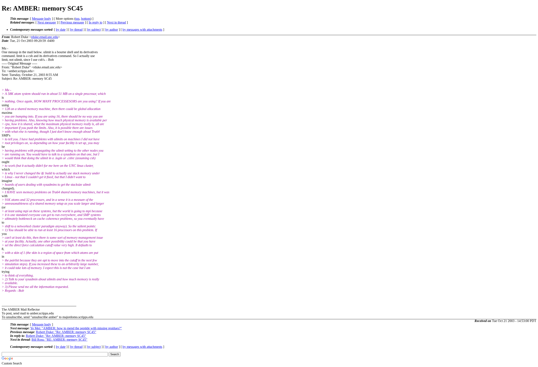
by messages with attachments (142, 29)
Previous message (72, 22)
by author (111, 29)
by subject (94, 29)
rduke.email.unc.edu (44, 37)
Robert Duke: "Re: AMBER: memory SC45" (66, 332)
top (77, 18)
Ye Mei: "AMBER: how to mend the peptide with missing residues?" (76, 328)
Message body (41, 18)
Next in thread (116, 22)
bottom (85, 18)
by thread (76, 29)
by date (61, 29)
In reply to (95, 22)
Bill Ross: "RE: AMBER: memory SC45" (59, 339)
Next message (46, 22)
